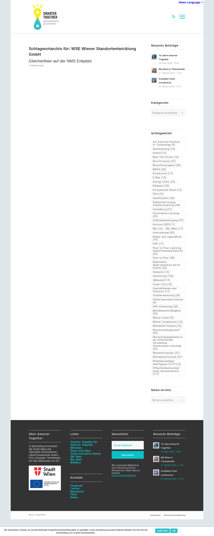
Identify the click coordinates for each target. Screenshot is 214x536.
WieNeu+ (75, 462)
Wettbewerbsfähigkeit (167, 312)
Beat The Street (166, 157)
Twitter (75, 488)
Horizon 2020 (164, 224)
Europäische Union (167, 190)
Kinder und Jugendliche (167, 238)
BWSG (159, 169)
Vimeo (74, 497)
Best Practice (164, 161)
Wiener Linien (163, 317)
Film (158, 194)
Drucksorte (163, 173)
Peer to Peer (164, 257)
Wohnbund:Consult (167, 357)
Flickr (73, 494)
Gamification (163, 198)
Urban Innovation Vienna (168, 301)
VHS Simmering (165, 306)
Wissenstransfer (166, 352)
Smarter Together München (81, 446)
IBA (158, 228)
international (164, 232)
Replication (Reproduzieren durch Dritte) (166, 264)
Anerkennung (164, 148)
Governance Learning (166, 215)
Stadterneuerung (166, 295)
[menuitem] (173, 16)
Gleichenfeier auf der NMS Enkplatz (60, 61)
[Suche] (173, 16)
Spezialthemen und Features (165, 290)
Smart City (162, 284)
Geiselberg (162, 209)
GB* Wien (76, 456)
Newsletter (77, 491)
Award (159, 152)
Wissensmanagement (166, 331)
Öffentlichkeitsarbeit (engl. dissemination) (166, 371)
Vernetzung (37, 65)
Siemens (161, 272)
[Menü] (181, 16)
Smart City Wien (80, 450)
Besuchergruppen (167, 165)
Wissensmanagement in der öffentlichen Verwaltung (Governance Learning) (168, 342)
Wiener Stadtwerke (168, 321)
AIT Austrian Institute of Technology (166, 143)
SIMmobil (161, 280)
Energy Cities (164, 181)
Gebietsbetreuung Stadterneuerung (166, 204)
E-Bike (159, 177)
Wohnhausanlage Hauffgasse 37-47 (167, 363)
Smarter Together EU (83, 442)
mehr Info (162, 530)
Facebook (76, 485)
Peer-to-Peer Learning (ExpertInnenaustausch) (168, 250)
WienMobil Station (167, 325)
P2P (158, 243)
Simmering (163, 276)
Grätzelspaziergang (168, 220)
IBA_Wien (174, 228)
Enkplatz (161, 185)
